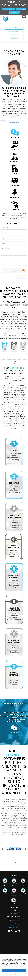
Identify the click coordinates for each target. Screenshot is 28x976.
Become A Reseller (14, 893)
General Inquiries (5, 883)
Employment (5, 892)
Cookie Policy (13, 974)
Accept (14, 970)
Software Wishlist (14, 30)
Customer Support (14, 883)
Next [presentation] (23, 847)
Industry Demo (14, 33)
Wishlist (14, 902)
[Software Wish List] (8, 1)
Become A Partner (23, 893)
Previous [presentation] (3, 847)
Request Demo (14, 36)
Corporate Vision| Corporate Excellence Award (14, 4)
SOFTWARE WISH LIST (8, 8)
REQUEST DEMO (21, 8)
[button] (21, 956)
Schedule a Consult (23, 883)
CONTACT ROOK (14, 11)
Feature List (14, 26)
